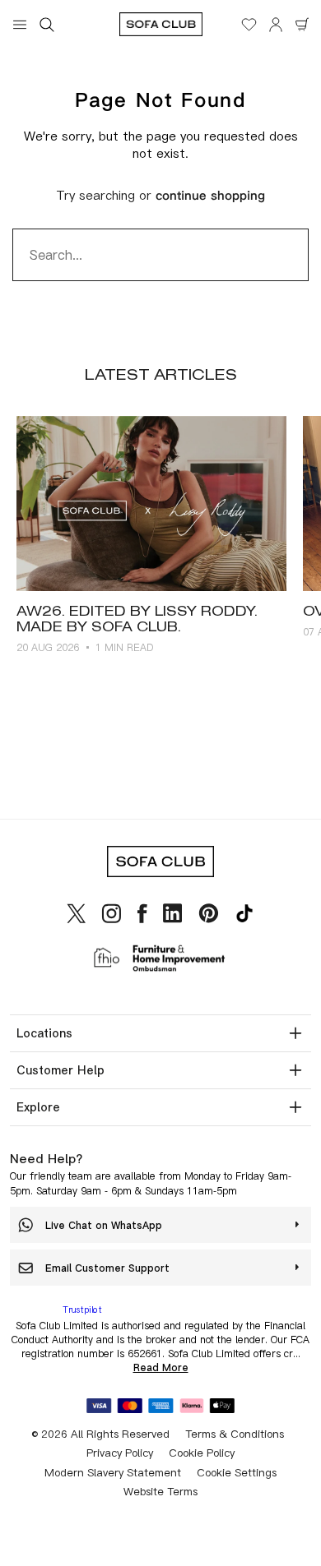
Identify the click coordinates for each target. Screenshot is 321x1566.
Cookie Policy (202, 1452)
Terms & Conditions (234, 1433)
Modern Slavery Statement (112, 1472)
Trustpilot (82, 1309)
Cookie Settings (237, 1472)
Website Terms (160, 1491)
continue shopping (210, 195)
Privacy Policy (119, 1452)
